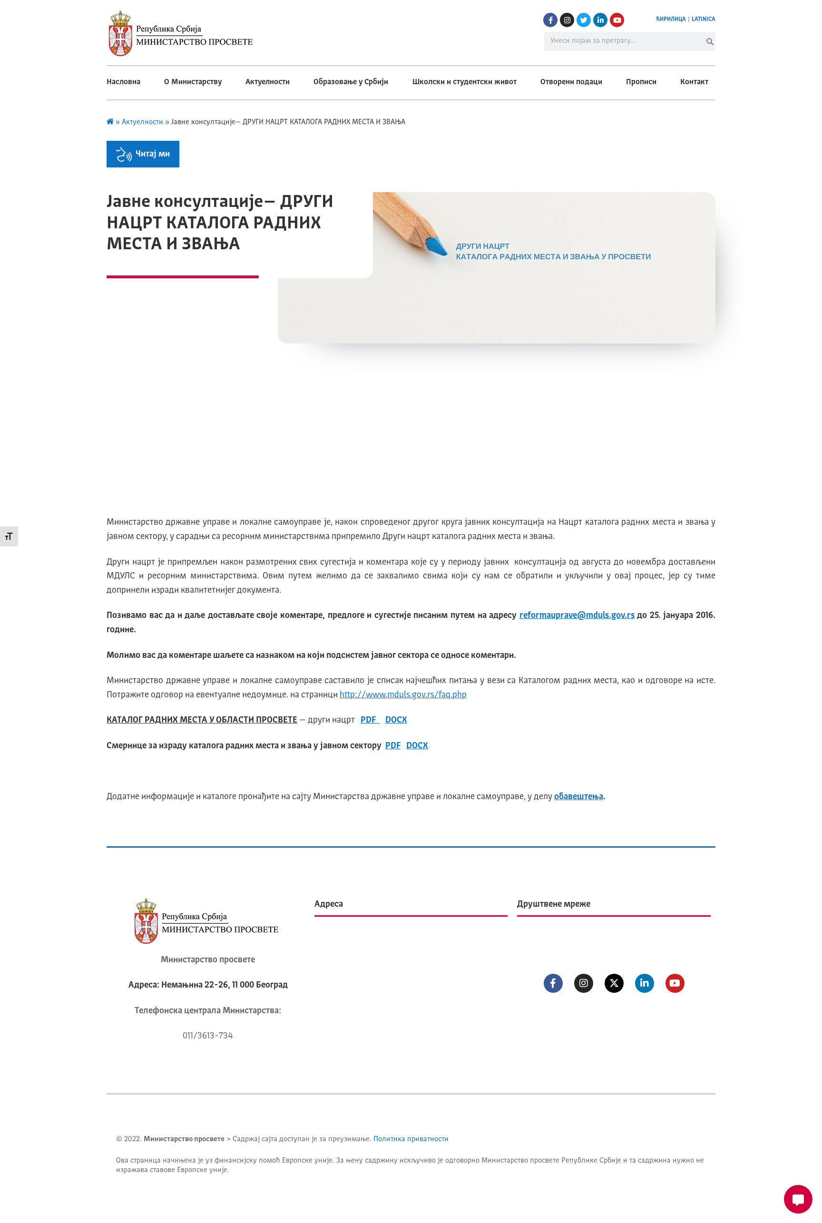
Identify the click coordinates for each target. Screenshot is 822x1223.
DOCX (396, 720)
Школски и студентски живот (464, 82)
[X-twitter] (614, 983)
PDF (370, 720)
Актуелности (267, 82)
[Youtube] (617, 20)
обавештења (578, 797)
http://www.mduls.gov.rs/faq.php (403, 695)
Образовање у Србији (350, 82)
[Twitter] (584, 20)
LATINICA (703, 19)
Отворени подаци (571, 82)
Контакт (694, 82)
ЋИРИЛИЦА (671, 19)
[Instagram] (567, 20)
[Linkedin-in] (600, 20)
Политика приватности (411, 1139)
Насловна (123, 82)
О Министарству (193, 82)
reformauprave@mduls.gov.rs (577, 615)
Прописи (641, 82)
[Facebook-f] (550, 20)
